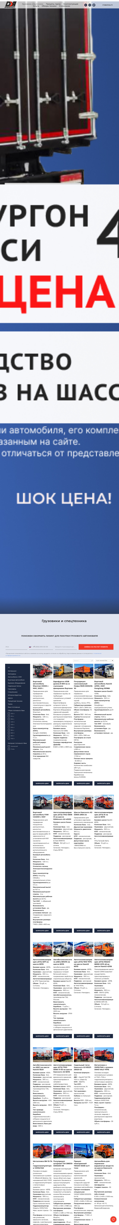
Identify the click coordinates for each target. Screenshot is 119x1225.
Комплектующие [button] (70, 4)
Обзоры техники (49, 6)
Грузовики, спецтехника (32, 4)
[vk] (85, 5)
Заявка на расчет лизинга (96, 647)
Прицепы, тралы (53, 4)
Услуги (36, 6)
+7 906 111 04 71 (107, 5)
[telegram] (89, 5)
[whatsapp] (94, 5)
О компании (64, 6)
